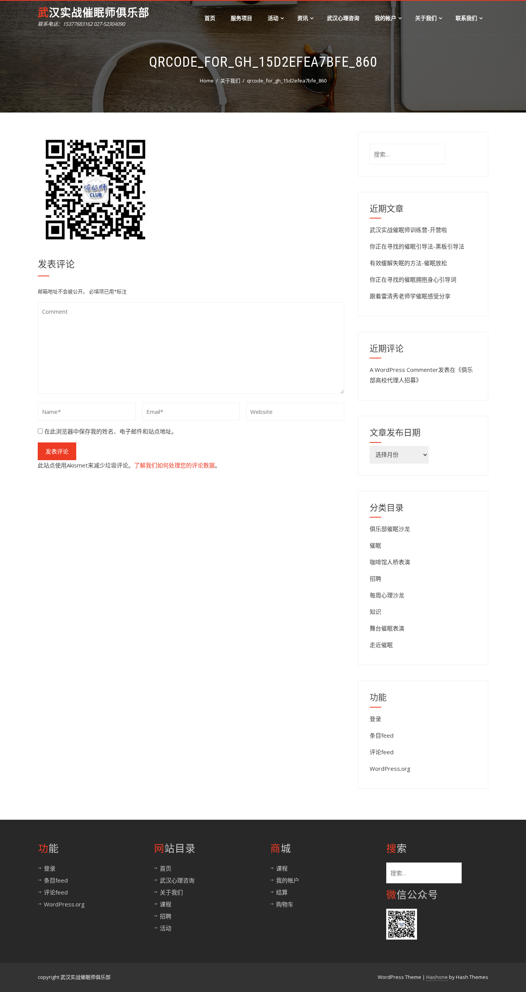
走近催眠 (381, 645)
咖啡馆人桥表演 (390, 562)
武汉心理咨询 (343, 18)
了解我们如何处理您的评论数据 (174, 465)
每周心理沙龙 (387, 595)
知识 (375, 611)
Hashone (437, 977)
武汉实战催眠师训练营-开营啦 (408, 230)
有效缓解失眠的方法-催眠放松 (408, 263)
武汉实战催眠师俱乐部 (93, 13)
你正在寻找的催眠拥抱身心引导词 (413, 279)
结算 (282, 892)
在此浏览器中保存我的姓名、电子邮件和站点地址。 (110, 431)
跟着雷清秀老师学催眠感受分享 (410, 296)
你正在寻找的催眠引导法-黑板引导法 (417, 246)
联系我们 (466, 18)
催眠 (375, 545)
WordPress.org (390, 768)
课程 (165, 904)
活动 (273, 18)
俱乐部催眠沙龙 (390, 529)
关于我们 (426, 18)
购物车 (284, 904)
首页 (209, 18)
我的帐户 (385, 18)
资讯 (302, 18)
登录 (375, 719)
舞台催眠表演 (387, 628)
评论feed (382, 752)
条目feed (382, 735)
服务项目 (241, 18)
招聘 (375, 578)
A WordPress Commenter (404, 369)
